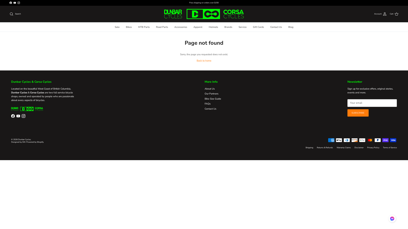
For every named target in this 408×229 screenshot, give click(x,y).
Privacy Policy (373, 147)
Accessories (180, 27)
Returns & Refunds (325, 147)
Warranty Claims (344, 147)
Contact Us (276, 27)
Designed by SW (18, 142)
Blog (290, 27)
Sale (117, 27)
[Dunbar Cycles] (204, 14)
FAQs (208, 103)
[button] (392, 218)
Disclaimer (359, 147)
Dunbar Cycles (24, 139)
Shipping (309, 147)
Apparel (197, 27)
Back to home (204, 60)
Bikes (129, 27)
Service (243, 27)
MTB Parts (144, 27)
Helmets (213, 27)
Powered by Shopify (34, 142)
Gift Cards (258, 27)
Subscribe (358, 112)
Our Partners (211, 93)
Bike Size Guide (213, 98)
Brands (228, 27)
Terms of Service (390, 147)
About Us (210, 88)
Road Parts (162, 27)
